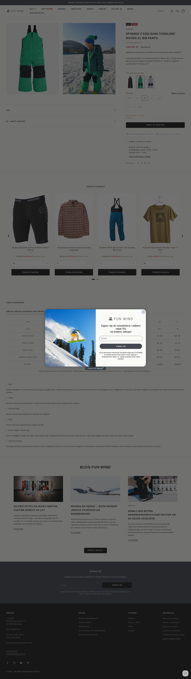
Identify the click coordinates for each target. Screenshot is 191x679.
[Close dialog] (143, 311)
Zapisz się (121, 346)
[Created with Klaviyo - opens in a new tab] (95, 368)
